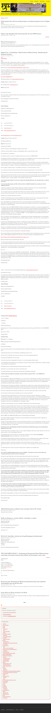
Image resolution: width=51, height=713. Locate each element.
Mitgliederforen (5, 673)
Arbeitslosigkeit (5, 681)
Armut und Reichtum (6, 631)
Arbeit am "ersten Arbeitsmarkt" (8, 648)
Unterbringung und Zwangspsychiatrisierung (10, 643)
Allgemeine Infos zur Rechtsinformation (9, 612)
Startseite (2, 18)
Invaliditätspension (6, 651)
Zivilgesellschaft (6, 645)
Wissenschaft (5, 644)
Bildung (4, 632)
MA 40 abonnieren (1, 605)
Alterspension (5, 628)
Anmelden (48, 1)
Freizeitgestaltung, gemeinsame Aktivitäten (10, 672)
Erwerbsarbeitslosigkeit (7, 634)
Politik (4, 667)
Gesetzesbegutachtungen (7, 636)
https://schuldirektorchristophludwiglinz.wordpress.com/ (18, 67)
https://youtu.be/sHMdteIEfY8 (6, 76)
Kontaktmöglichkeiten (7, 614)
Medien (4, 662)
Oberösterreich (4, 58)
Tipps (4, 678)
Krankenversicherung (6, 639)
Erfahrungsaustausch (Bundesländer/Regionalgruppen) (11, 671)
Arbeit (4, 630)
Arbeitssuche (5, 650)
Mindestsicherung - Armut (7, 663)
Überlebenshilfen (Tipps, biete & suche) (9, 680)
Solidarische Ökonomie (7, 696)
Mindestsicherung (6, 694)
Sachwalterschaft (6, 641)
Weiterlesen (47, 36)
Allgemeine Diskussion (7, 664)
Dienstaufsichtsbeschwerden (7, 655)
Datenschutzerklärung (10, 709)
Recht (4, 695)
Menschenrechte (5, 692)
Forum (4, 626)
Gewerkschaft (5, 688)
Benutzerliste (42, 1)
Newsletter (36, 1)
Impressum (3, 709)
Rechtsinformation (6, 676)
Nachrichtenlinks (6, 625)
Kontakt (31, 1)
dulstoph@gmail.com (13, 315)
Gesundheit (5, 637)
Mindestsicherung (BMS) (7, 654)
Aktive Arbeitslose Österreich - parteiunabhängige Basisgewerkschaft (21, 14)
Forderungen (5, 635)
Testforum (4, 677)
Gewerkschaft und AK (6, 658)
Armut (4, 683)
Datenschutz (5, 687)
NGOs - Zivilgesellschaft (7, 665)
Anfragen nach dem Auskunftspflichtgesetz (10, 649)
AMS (4, 627)
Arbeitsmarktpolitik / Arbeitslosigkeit (9, 653)
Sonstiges (4, 657)
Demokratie (5, 686)
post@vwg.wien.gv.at (7, 566)
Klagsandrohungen (6, 660)
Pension (4, 640)
